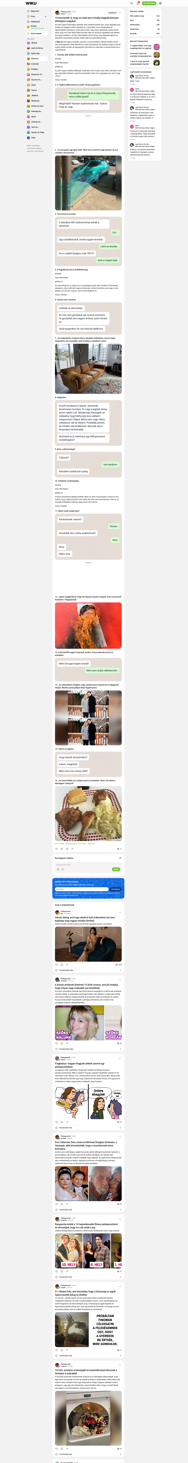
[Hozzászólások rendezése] (120, 857)
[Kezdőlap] (31, 3)
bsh (62, 913)
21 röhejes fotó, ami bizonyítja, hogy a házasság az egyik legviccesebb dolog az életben (85, 1293)
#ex (56, 844)
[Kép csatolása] (58, 869)
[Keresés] (132, 3)
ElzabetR (63, 1138)
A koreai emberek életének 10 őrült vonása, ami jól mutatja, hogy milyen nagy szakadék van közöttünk (86, 986)
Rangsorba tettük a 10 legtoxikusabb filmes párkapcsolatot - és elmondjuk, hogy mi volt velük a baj (87, 1226)
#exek (61, 844)
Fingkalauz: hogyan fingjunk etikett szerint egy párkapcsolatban (79, 1065)
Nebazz (63, 14)
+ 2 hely (73, 12)
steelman (64, 1366)
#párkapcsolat (71, 844)
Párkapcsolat (65, 12)
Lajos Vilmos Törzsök (142, 75)
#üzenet (91, 844)
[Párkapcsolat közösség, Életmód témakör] (57, 13)
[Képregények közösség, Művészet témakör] (57, 1058)
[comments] (61, 848)
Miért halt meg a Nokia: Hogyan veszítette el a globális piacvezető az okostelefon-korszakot (146, 78)
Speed (137, 89)
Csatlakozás (112, 13)
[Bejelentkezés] (160, 3)
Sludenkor (64, 1220)
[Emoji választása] (62, 869)
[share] (72, 848)
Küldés (116, 869)
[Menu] (120, 12)
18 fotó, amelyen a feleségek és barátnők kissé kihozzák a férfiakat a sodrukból (86, 1372)
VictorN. (63, 1287)
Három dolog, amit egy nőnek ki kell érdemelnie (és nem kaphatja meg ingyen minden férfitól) (85, 919)
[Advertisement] (88, 131)
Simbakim (64, 981)
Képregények (65, 1057)
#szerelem (82, 844)
